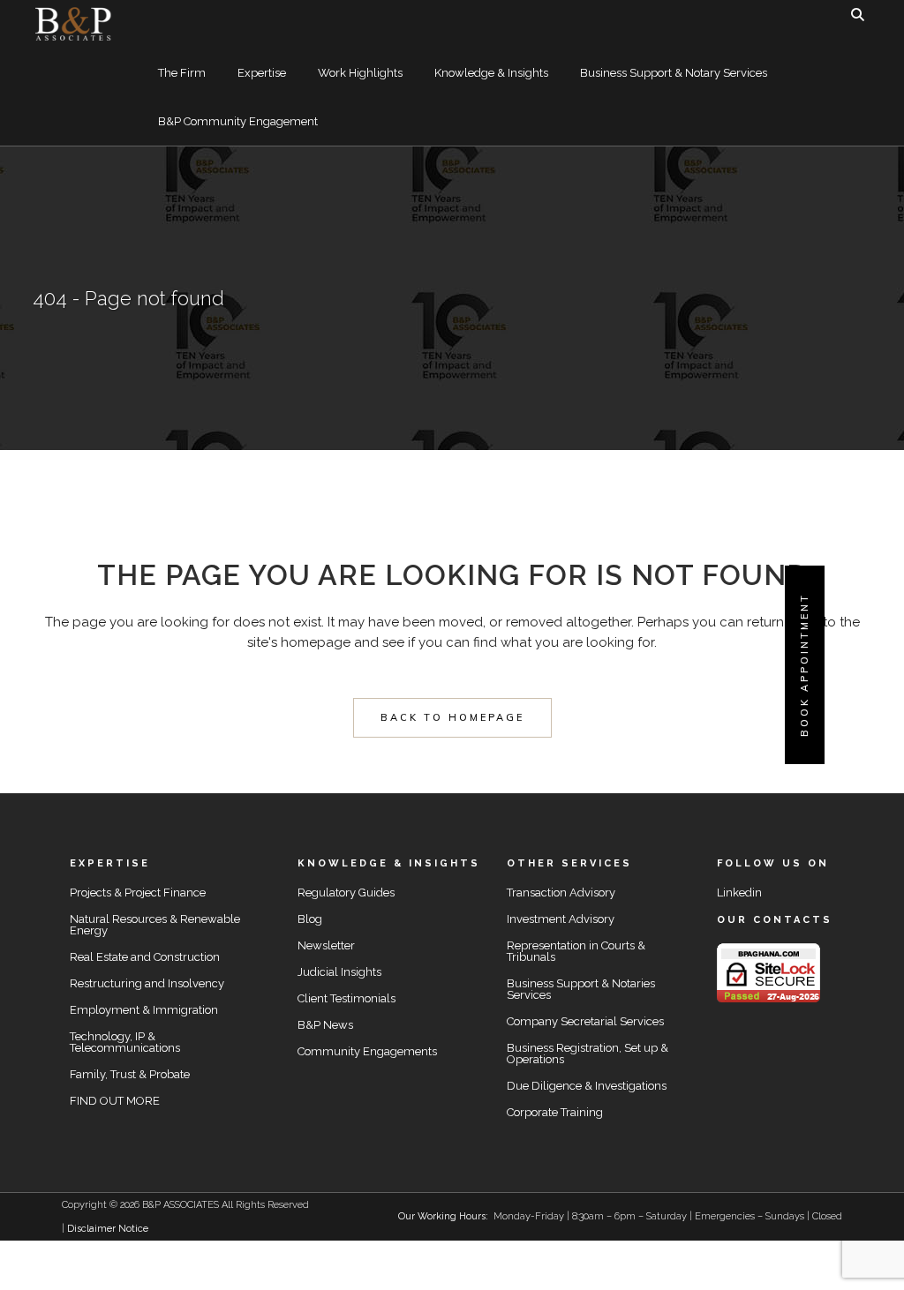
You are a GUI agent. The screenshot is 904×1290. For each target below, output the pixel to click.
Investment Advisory (560, 919)
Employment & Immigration (144, 1010)
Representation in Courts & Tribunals (576, 951)
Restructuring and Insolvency (147, 983)
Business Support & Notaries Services (581, 989)
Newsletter (326, 945)
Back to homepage (452, 717)
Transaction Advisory (561, 892)
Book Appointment (804, 665)
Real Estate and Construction (145, 957)
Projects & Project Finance (138, 892)
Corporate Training (555, 1112)
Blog (310, 919)
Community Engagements (367, 1051)
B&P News (325, 1025)
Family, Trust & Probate (130, 1074)
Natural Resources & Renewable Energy (155, 924)
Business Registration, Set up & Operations (587, 1053)
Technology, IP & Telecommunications (125, 1042)
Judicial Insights (339, 972)
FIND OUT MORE (115, 1100)
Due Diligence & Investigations (587, 1085)
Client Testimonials (347, 998)
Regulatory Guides (346, 892)
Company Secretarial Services (585, 1021)
